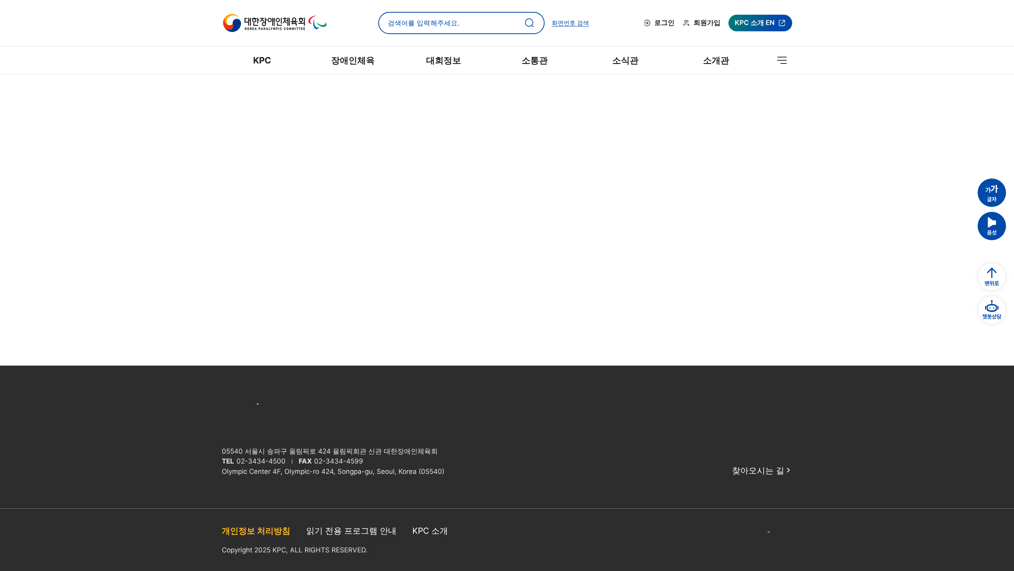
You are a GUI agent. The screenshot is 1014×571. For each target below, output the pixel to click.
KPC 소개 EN (754, 25)
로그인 (664, 23)
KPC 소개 (430, 531)
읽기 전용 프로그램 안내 (351, 531)
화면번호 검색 (570, 23)
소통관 (535, 60)
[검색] (529, 23)
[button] (992, 192)
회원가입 (707, 23)
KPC (262, 60)
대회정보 (443, 60)
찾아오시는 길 (758, 470)
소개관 (716, 60)
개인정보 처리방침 (256, 531)
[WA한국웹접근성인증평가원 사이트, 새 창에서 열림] (776, 540)
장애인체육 (353, 60)
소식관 (625, 60)
